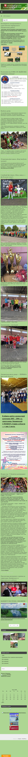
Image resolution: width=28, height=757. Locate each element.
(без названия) (5, 659)
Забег (3, 655)
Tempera (19, 738)
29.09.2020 (4, 155)
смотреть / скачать (17, 38)
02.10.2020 (4, 107)
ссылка (10, 42)
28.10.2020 (4, 68)
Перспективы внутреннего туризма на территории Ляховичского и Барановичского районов (13, 578)
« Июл (2, 702)
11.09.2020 (4, 428)
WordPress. (24, 738)
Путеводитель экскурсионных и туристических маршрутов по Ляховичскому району (11, 25)
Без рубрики (10, 68)
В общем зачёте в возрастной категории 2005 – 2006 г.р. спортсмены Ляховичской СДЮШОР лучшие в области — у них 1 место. (13, 421)
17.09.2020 (4, 171)
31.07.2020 (4, 597)
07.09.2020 (4, 470)
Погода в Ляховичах (5, 673)
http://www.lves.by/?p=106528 (7, 168)
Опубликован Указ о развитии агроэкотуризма (12, 657)
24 (3, 699)
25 (6, 699)
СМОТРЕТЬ (4, 44)
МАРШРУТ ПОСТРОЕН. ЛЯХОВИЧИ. (13, 601)
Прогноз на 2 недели (5, 676)
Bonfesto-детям (5, 111)
